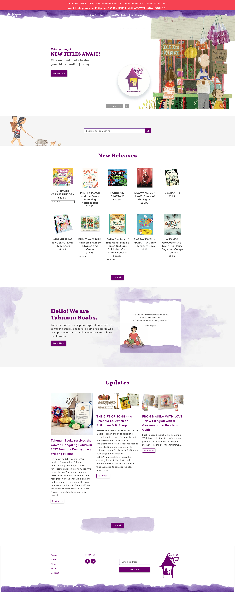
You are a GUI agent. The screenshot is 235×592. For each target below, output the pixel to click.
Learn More (58, 343)
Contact (55, 572)
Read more (57, 501)
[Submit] (148, 130)
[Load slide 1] (113, 106)
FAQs (53, 568)
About (54, 559)
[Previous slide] (109, 106)
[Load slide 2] (116, 106)
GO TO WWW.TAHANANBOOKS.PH (69, 88)
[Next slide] (120, 106)
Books (54, 555)
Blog (53, 564)
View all (117, 277)
